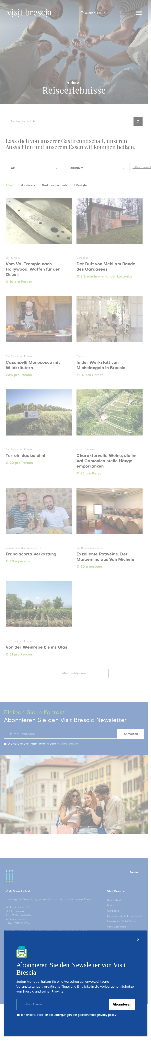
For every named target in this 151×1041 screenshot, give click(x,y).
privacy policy (106, 1015)
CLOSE (138, 939)
